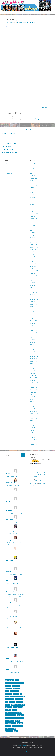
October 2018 (33, 387)
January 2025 (33, 209)
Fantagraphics (21, 696)
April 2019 (32, 373)
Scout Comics (8, 718)
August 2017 (33, 420)
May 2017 (32, 428)
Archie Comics (8, 688)
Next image (44, 107)
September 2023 (34, 247)
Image (21, 702)
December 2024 (34, 211)
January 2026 (33, 180)
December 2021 (34, 297)
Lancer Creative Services (30, 743)
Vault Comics (13, 728)
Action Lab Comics (9, 683)
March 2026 (33, 175)
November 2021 (34, 299)
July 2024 (32, 223)
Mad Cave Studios (15, 704)
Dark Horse (16, 693)
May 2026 (32, 171)
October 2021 (33, 302)
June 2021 (32, 311)
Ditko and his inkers (11, 504)
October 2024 (33, 216)
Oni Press (14, 709)
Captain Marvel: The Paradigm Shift (15, 513)
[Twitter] (26, 129)
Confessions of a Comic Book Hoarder (12, 137)
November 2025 (34, 185)
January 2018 (33, 408)
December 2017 (34, 411)
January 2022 (33, 294)
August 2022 (33, 278)
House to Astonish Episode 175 (14, 476)
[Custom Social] (31, 129)
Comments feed (8, 171)
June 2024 (32, 225)
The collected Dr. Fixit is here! (13, 672)
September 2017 (34, 418)
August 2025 (33, 192)
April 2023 (32, 259)
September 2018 (34, 389)
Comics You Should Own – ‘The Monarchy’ (26, 22)
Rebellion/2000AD (9, 712)
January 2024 (33, 237)
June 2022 (32, 282)
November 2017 (34, 413)
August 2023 (33, 249)
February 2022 (33, 292)
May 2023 (32, 256)
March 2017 (33, 432)
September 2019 (34, 361)
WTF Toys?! (5, 156)
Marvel (22, 704)
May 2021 (32, 313)
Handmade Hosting (21, 745)
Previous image (11, 104)
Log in (6, 166)
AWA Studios (16, 688)
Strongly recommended (10, 723)
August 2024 (33, 221)
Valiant (6, 728)
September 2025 (34, 190)
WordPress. (32, 751)
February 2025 (33, 206)
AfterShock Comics (19, 683)
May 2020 (32, 342)
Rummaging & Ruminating (9, 149)
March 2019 (33, 375)
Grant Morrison (18, 699)
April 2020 (32, 344)
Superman (19, 723)
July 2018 (32, 394)
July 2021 (32, 309)
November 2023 (34, 242)
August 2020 (33, 335)
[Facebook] (24, 129)
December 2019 (34, 354)
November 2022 (34, 271)
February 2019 (33, 378)
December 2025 (34, 183)
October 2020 (33, 330)
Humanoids (11, 702)
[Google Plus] (28, 129)
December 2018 (34, 382)
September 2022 (34, 275)
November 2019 (34, 356)
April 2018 (32, 401)
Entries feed (7, 168)
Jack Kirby (7, 704)
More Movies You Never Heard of (14, 554)
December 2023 (34, 240)
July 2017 (32, 423)
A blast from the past (12, 522)
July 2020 (32, 337)
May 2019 (32, 370)
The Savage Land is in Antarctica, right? (16, 574)
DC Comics (7, 696)
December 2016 (34, 439)
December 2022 (34, 268)
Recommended (18, 712)
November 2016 (34, 442)
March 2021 (33, 318)
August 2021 (33, 306)
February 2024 (33, 235)
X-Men (15, 731)
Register (6, 164)
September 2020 (34, 332)
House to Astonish (7, 146)
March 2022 (33, 290)
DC (21, 693)
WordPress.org (8, 173)
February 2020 (33, 349)
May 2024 (32, 228)
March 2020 (33, 347)
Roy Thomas (20, 715)
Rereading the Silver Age (10, 715)
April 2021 (32, 316)
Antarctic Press (16, 685)
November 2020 (34, 328)
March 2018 (33, 404)
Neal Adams (7, 709)
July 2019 (32, 366)
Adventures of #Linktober (13, 485)
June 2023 (32, 254)
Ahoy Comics (8, 685)
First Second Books (9, 699)
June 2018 (32, 397)
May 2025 (32, 199)
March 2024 (33, 233)
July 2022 (32, 280)
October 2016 (33, 444)
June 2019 (32, 368)
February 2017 (33, 435)
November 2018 (34, 385)
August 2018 (33, 392)
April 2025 (32, 202)
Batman (7, 691)
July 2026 (32, 166)
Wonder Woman (8, 731)
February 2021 (33, 321)
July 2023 (32, 252)
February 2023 (33, 263)
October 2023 (33, 244)
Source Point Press (9, 720)
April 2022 (32, 287)
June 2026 (32, 168)
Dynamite (14, 696)
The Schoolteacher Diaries (9, 152)
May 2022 (32, 285)
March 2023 (33, 261)
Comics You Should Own (8, 133)
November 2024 (34, 214)
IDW (17, 702)
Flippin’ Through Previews (9, 143)
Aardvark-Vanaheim (9, 680)
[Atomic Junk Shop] (26, 5)
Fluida (27, 751)
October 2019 (33, 359)
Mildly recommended (18, 707)
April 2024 (32, 230)
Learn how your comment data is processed (33, 118)
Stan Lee (17, 720)
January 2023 (33, 266)
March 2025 (33, 204)
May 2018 (32, 399)
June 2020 (32, 339)
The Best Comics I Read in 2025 (14, 494)
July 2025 (32, 195)
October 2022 (33, 273)
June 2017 (32, 425)
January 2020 (33, 351)
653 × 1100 (9, 22)
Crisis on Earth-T (6, 140)
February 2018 (33, 406)
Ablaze (17, 680)
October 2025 (33, 187)
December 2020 (34, 325)
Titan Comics (8, 726)
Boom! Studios (8, 693)
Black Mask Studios (15, 691)
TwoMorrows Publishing (18, 726)
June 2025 (32, 197)
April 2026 (32, 173)
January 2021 (33, 323)
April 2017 (32, 430)
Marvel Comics (8, 707)
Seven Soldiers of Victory (18, 718)
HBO (6, 702)
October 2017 (33, 416)
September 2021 (34, 304)
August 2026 (33, 164)
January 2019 (33, 380)
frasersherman (33, 470)
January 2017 (33, 437)
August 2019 (33, 363)
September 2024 (34, 218)
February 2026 (33, 178)
